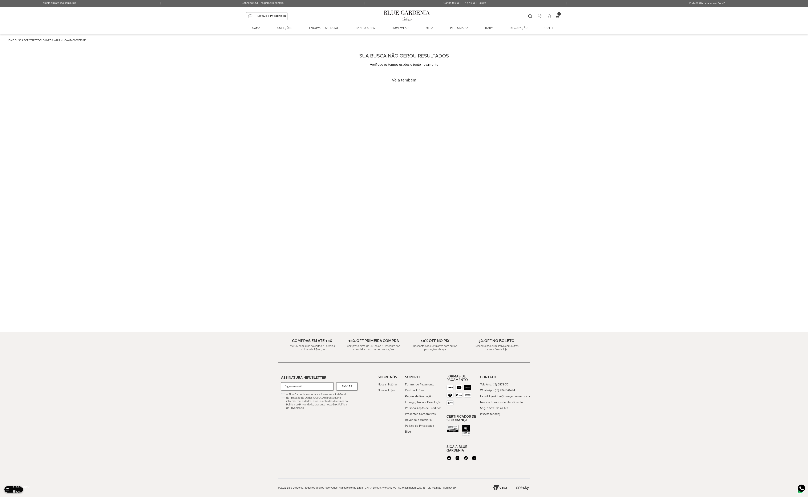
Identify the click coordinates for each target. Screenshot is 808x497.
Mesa (429, 28)
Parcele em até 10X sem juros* (59, 2)
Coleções (284, 28)
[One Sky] (522, 487)
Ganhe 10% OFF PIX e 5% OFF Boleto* (465, 2)
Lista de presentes (272, 16)
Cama (256, 28)
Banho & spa (365, 28)
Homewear (400, 28)
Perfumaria (459, 28)
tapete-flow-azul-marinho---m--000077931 (57, 40)
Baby (489, 28)
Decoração (519, 28)
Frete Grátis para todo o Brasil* (707, 3)
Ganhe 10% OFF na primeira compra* (263, 2)
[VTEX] (500, 487)
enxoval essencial (324, 28)
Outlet (550, 28)
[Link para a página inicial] (10, 40)
